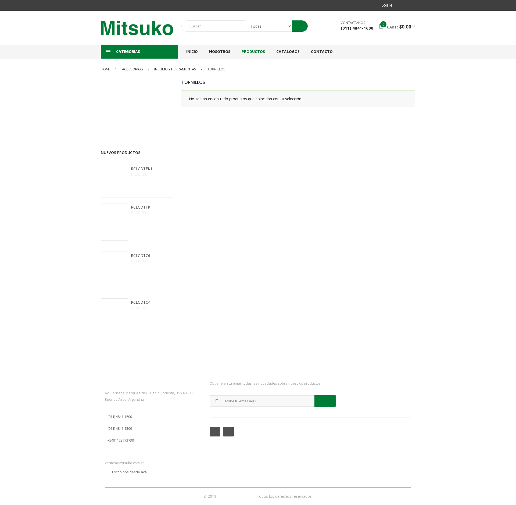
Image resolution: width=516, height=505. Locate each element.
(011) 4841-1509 (120, 428)
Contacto (322, 51)
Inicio (192, 51)
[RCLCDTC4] (114, 316)
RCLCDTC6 (140, 255)
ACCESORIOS (132, 69)
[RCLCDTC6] (114, 269)
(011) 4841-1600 (120, 416)
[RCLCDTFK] (114, 222)
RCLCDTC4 (140, 302)
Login (387, 5)
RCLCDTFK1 (141, 168)
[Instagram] (411, 5)
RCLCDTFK (140, 207)
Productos (253, 51)
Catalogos (288, 51)
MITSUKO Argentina (236, 496)
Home (106, 69)
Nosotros (219, 51)
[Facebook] (401, 5)
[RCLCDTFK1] (114, 178)
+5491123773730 (121, 440)
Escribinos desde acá (129, 472)
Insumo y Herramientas (175, 69)
